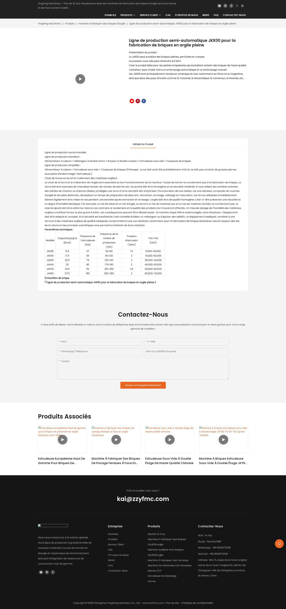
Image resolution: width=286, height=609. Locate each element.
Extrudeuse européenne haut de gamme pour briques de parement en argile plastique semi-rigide (61, 460)
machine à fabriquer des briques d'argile (101, 23)
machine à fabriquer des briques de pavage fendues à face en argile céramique (116, 460)
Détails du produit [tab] (143, 144)
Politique (187, 603)
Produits (69, 23)
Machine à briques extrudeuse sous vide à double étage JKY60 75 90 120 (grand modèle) (223, 460)
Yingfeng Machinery (49, 23)
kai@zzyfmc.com (143, 499)
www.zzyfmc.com (153, 603)
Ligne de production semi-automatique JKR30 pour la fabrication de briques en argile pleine (182, 23)
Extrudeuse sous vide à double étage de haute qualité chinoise (169, 460)
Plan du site (172, 603)
